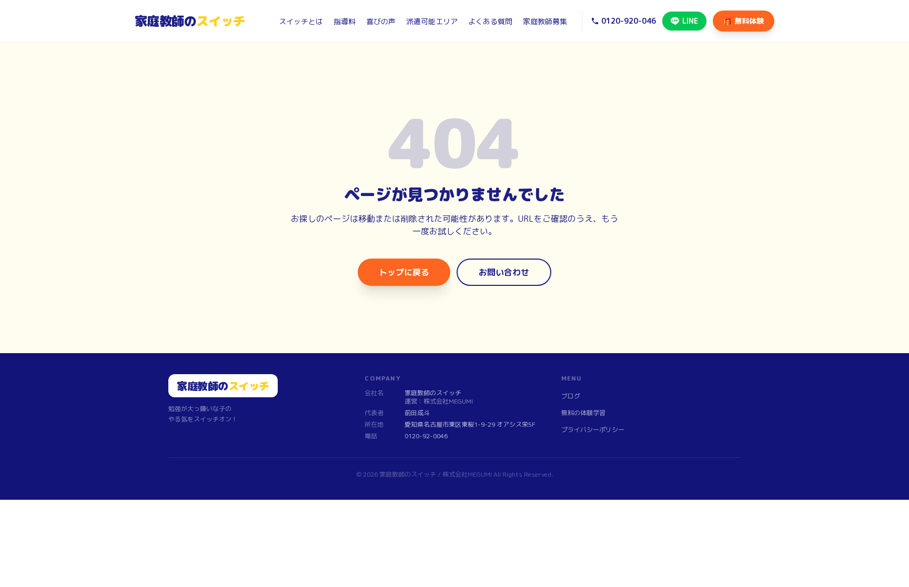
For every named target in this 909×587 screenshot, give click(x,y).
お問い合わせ (504, 272)
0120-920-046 (628, 21)
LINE (690, 21)
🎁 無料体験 (743, 21)
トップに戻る (404, 272)
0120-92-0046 (426, 435)
